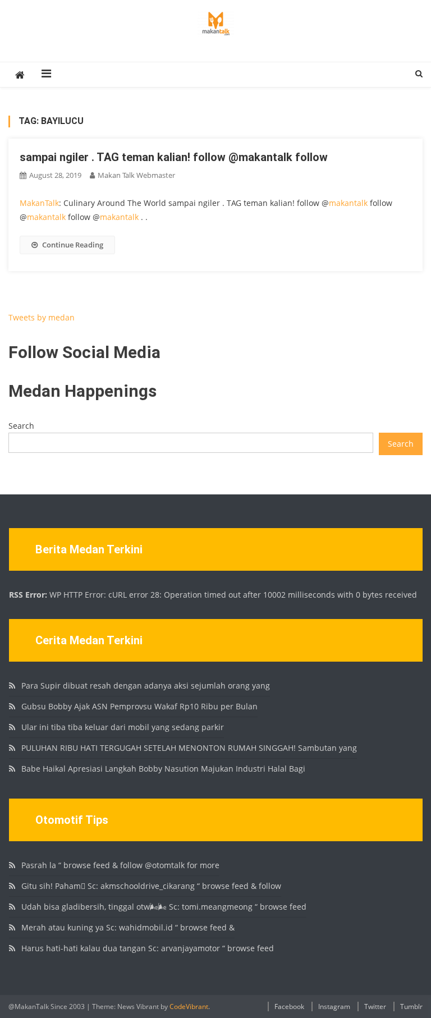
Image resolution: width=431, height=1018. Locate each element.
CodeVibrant (188, 1006)
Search (21, 425)
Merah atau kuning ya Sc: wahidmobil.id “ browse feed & (128, 927)
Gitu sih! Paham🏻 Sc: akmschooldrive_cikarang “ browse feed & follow (151, 886)
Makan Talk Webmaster (136, 175)
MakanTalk (39, 203)
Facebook (289, 1006)
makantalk (348, 203)
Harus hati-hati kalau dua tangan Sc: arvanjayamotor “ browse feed (147, 948)
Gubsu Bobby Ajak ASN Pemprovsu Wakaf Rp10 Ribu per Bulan (139, 706)
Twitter (375, 1006)
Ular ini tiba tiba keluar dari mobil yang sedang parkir (122, 727)
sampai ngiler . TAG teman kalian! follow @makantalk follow (174, 157)
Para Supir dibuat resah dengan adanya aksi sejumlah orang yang (145, 685)
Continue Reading (72, 245)
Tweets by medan (41, 317)
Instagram (334, 1006)
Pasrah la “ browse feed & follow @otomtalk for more (120, 865)
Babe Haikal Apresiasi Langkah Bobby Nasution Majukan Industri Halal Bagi (163, 768)
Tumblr (411, 1006)
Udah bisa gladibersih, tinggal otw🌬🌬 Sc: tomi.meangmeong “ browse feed (163, 906)
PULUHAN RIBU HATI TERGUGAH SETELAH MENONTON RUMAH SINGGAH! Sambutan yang (189, 747)
